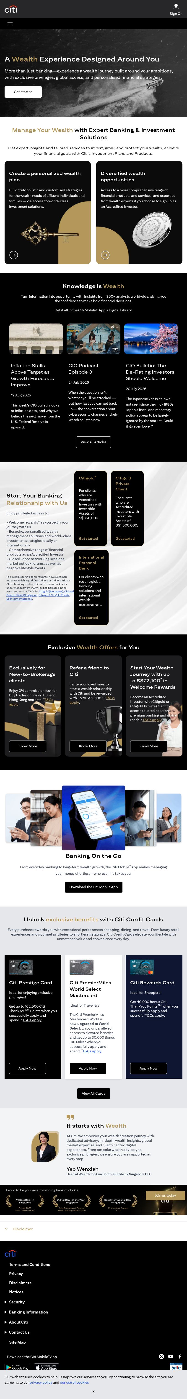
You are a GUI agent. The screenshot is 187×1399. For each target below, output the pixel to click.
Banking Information (28, 1312)
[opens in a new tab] (11, 9)
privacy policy (41, 1382)
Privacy (16, 1273)
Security (17, 1302)
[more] (10, 24)
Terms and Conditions (29, 1264)
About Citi (18, 1322)
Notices (16, 1291)
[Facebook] (179, 1356)
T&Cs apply (152, 720)
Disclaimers (20, 1282)
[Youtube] (170, 1356)
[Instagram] (161, 1356)
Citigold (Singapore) (51, 591)
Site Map (17, 1342)
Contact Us (19, 1332)
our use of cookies (74, 1382)
